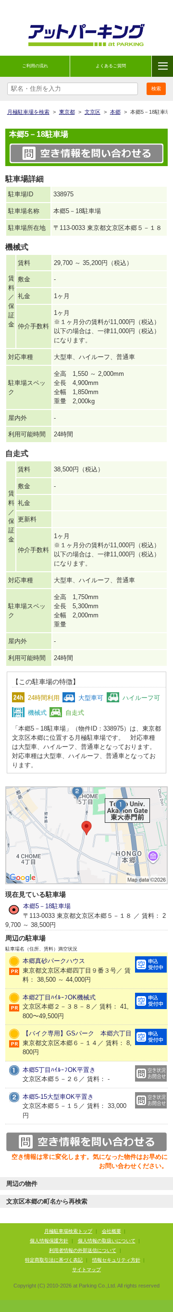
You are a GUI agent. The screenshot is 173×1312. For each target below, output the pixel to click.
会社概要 (111, 1231)
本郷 (115, 112)
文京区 (92, 112)
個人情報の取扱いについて (107, 1240)
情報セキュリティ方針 (116, 1260)
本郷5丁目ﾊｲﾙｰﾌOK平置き (59, 1069)
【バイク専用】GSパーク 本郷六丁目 (77, 1033)
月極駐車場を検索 (28, 112)
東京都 (67, 112)
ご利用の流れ (35, 65)
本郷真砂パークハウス (54, 960)
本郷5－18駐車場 (47, 906)
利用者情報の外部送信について (82, 1250)
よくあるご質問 (111, 65)
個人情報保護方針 (49, 1240)
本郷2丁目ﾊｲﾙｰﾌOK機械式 (59, 997)
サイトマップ (86, 1269)
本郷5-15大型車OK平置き (58, 1096)
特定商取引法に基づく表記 (54, 1260)
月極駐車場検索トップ (68, 1231)
